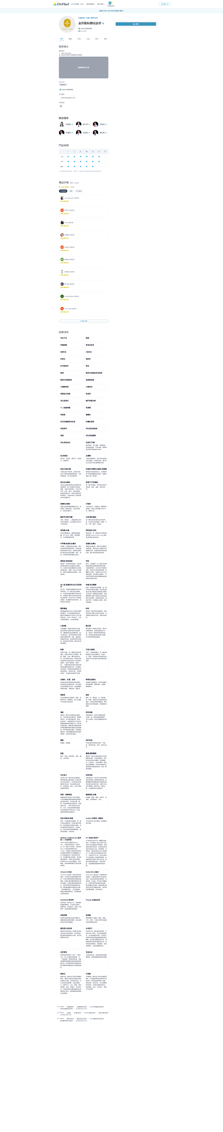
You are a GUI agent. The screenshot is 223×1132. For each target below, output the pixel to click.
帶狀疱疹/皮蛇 (91, 530)
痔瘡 (62, 435)
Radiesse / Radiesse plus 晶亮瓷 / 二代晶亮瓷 (70, 839)
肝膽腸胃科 (70, 1007)
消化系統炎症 (65, 442)
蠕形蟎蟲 (63, 608)
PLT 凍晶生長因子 (92, 838)
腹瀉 (62, 373)
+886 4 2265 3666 (66, 53)
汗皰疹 (88, 504)
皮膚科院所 (77, 1013)
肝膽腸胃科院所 (82, 1007)
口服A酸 (63, 626)
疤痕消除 (89, 775)
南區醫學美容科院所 (66, 1021)
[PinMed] (61, 4)
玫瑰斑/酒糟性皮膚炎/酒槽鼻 (96, 469)
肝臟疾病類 (90, 422)
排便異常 (63, 428)
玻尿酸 (88, 915)
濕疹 (62, 712)
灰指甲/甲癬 (90, 442)
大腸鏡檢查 (64, 387)
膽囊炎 (88, 415)
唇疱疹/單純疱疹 (66, 561)
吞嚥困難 (63, 345)
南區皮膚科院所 (103, 1013)
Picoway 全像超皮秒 (93, 900)
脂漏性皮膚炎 (91, 543)
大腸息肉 (89, 387)
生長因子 (89, 928)
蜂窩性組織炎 (91, 679)
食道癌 (88, 394)
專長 (96, 39)
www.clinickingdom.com (68, 98)
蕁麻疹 (62, 695)
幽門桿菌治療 (91, 401)
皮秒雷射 (63, 952)
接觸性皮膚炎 (65, 504)
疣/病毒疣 (64, 456)
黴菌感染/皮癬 (91, 794)
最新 (71, 191)
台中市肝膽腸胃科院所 (97, 1007)
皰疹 (87, 695)
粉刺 (87, 608)
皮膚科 (69, 1013)
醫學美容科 (70, 1018)
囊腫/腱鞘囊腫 (91, 753)
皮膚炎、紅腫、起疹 (67, 679)
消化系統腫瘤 (91, 435)
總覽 (61, 39)
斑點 (62, 753)
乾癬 (62, 649)
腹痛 (87, 338)
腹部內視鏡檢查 (66, 380)
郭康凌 (102, 124)
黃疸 (87, 366)
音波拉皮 (89, 952)
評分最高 (63, 191)
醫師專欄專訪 (90, 4)
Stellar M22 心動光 (92, 872)
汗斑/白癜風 (90, 649)
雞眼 (62, 740)
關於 (105, 39)
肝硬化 (62, 359)
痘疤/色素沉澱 (65, 469)
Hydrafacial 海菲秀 (67, 900)
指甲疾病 (89, 740)
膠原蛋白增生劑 (66, 928)
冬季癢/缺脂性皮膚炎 (68, 543)
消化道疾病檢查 (91, 428)
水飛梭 (88, 974)
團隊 (70, 39)
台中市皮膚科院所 (89, 1013)
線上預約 (136, 24)
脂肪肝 (88, 359)
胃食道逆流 (90, 345)
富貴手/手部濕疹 (92, 482)
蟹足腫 (88, 626)
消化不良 (63, 338)
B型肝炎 (63, 352)
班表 (79, 39)
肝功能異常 (64, 366)
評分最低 (79, 191)
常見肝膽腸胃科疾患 (67, 422)
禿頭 (87, 561)
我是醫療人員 (164, 4)
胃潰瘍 (88, 408)
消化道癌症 (64, 401)
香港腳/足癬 (64, 530)
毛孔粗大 (63, 775)
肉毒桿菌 (63, 915)
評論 (88, 39)
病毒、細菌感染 (66, 794)
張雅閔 (68, 133)
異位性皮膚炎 (65, 482)
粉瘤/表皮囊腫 (91, 585)
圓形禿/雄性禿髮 (66, 517)
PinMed (61, 1006)
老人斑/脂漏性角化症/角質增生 (70, 586)
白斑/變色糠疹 (91, 517)
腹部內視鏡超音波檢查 (94, 373)
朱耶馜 (68, 124)
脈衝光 (62, 974)
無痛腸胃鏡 (90, 380)
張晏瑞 (85, 133)
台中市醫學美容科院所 (97, 1018)
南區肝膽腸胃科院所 (66, 1008)
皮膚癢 (88, 456)
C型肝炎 (89, 352)
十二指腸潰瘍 (65, 408)
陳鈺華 (102, 133)
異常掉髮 (89, 712)
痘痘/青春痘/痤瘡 (66, 818)
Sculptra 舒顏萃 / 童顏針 (94, 818)
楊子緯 (85, 124)
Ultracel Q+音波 (66, 872)
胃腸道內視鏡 (65, 394)
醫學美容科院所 (82, 1018)
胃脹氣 (62, 415)
